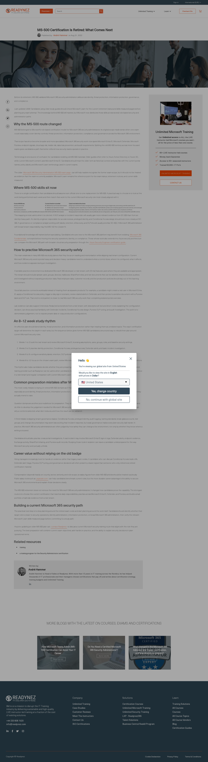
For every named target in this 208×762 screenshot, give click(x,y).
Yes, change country (104, 391)
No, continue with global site (104, 399)
